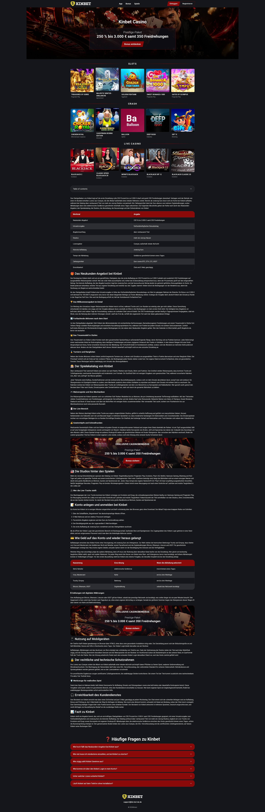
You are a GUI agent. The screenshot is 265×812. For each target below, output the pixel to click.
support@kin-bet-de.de (132, 802)
